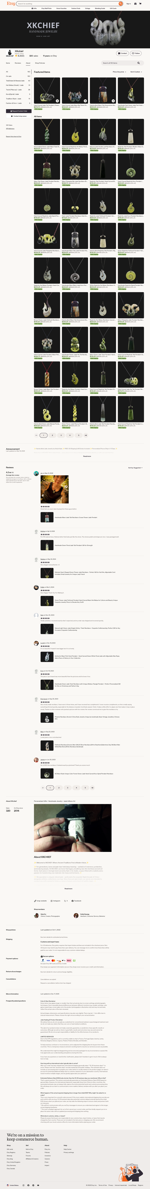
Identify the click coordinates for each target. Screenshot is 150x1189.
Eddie (42, 587)
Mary (42, 731)
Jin (41, 473)
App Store (14, 1176)
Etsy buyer (44, 699)
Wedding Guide (100, 8)
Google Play (29, 1176)
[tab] (18, 72)
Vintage (87, 8)
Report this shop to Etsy (13, 136)
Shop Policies (40, 63)
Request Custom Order (19, 111)
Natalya (43, 559)
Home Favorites (61, 8)
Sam (42, 615)
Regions (140, 1185)
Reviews (18, 63)
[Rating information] (16, 56)
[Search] (120, 3)
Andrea (43, 531)
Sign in (129, 3)
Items (8, 63)
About (28, 63)
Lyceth (43, 643)
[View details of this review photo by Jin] (55, 489)
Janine (43, 759)
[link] (36, 435)
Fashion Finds (75, 8)
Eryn (42, 671)
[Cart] (140, 3)
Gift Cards (113, 8)
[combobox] (67, 3)
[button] (122, 53)
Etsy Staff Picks (47, 8)
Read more (87, 456)
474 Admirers (10, 128)
